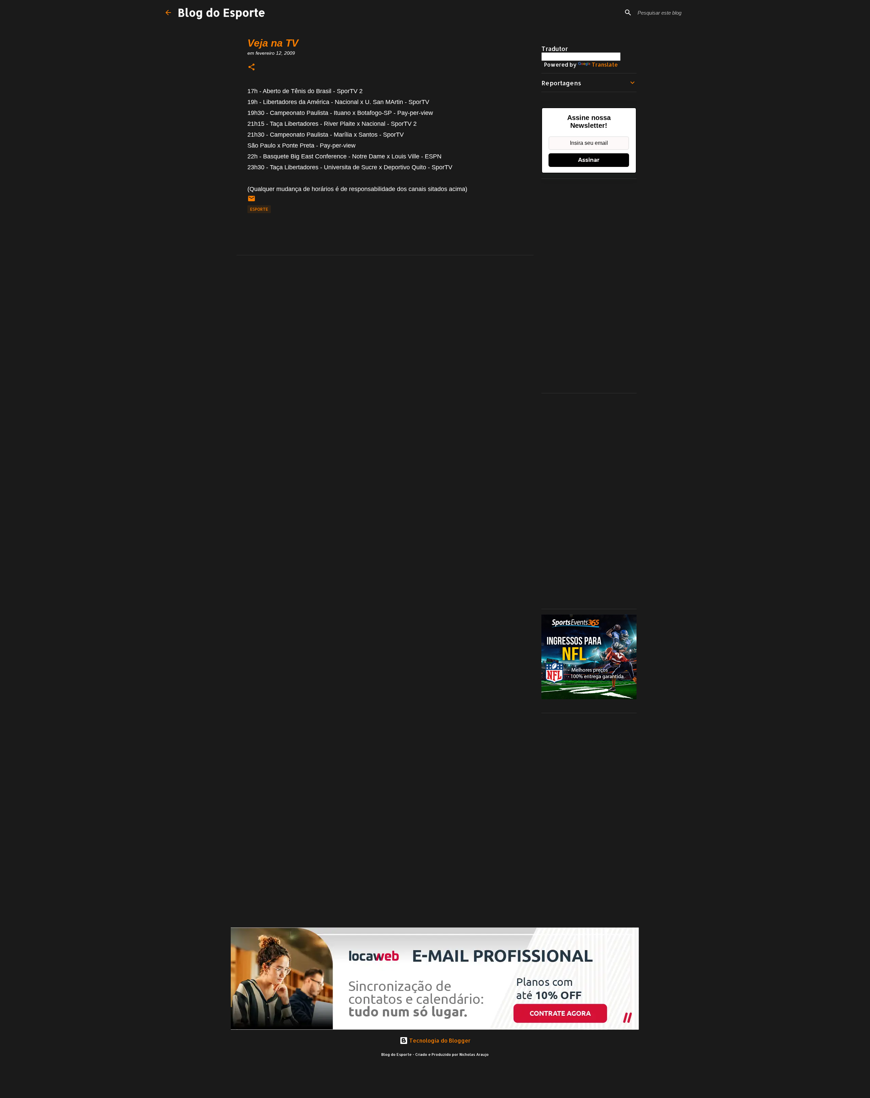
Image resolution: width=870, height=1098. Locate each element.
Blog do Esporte (221, 12)
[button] (251, 67)
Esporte (259, 209)
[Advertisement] (589, 286)
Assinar (588, 160)
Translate (605, 64)
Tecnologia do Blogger (439, 1040)
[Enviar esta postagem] (251, 201)
